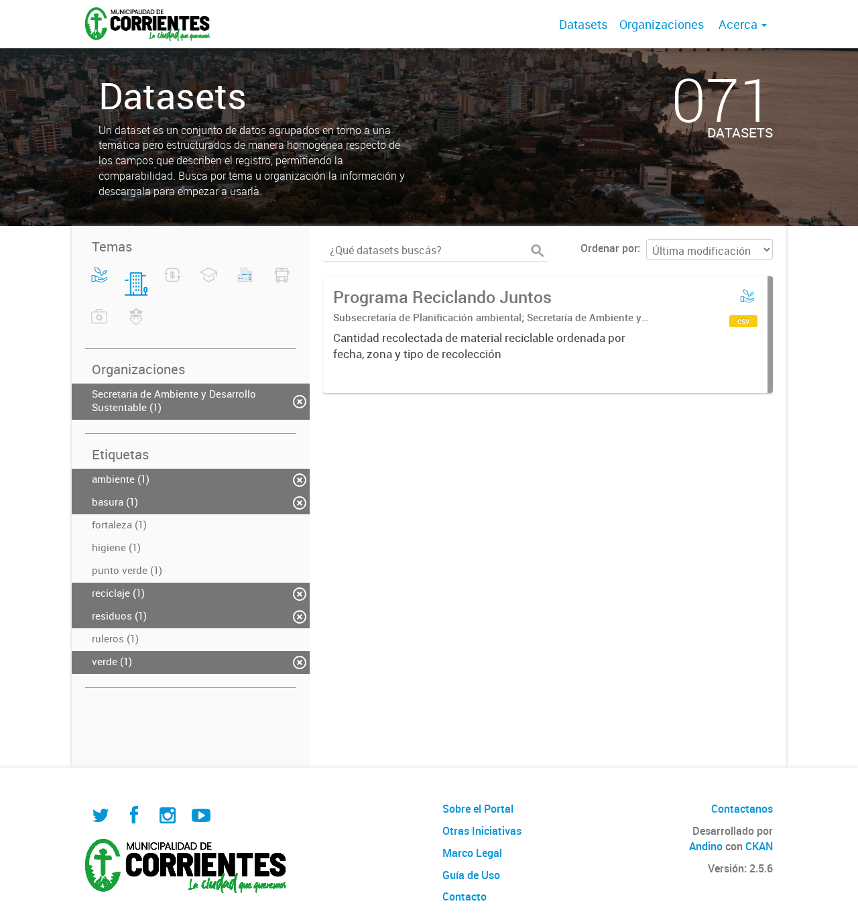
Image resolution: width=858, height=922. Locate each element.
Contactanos (742, 808)
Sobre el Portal (477, 808)
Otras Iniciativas (482, 830)
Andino (706, 846)
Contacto (464, 896)
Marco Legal (472, 853)
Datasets (583, 24)
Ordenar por (608, 248)
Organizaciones (661, 24)
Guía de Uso (471, 875)
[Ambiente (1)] (99, 283)
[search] (537, 250)
